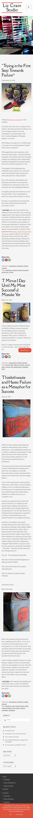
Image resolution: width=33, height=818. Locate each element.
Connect (5, 789)
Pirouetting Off (9, 731)
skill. (3, 369)
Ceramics (7, 802)
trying (11, 272)
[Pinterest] (6, 260)
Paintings (7, 796)
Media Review (8, 48)
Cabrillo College (19, 365)
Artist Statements (9, 782)
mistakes (25, 367)
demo (3, 367)
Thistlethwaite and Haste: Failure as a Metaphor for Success (16, 384)
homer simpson (23, 270)
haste (26, 706)
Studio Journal (22, 363)
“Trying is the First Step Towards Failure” (16, 70)
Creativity (20, 266)
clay (13, 706)
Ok (11, 814)
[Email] (9, 260)
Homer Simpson (15, 120)
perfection (5, 272)
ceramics (8, 706)
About (5, 776)
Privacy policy (19, 814)
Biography (7, 779)
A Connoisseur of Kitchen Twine (15, 745)
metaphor (12, 710)
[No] (31, 811)
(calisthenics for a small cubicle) (15, 734)
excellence (8, 270)
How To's (22, 45)
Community (13, 363)
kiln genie (16, 708)
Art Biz (14, 45)
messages (5, 710)
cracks (17, 706)
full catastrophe (16, 367)
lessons (22, 708)
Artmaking (12, 266)
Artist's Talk (9, 365)
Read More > (24, 350)
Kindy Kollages (9, 799)
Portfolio (6, 793)
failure (15, 270)
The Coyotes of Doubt (12, 737)
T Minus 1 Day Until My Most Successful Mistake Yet (13, 287)
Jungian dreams (7, 708)
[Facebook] (3, 260)
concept (27, 365)
